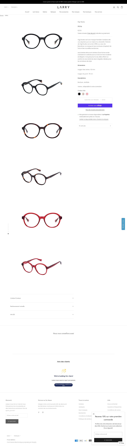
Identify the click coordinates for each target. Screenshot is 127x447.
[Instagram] (42, 412)
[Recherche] (118, 7)
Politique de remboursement (88, 419)
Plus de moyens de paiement (95, 110)
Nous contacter (112, 404)
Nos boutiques (87, 12)
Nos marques (75, 12)
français (14, 7)
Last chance (36, 12)
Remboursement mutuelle (17, 306)
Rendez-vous (123, 224)
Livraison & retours (15, 298)
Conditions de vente (114, 410)
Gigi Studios (81, 22)
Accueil (27, 12)
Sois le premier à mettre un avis (63, 385)
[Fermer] (93, 414)
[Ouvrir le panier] (122, 7)
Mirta (6, 15)
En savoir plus (82, 126)
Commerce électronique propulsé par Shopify (21, 442)
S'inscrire (108, 440)
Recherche (82, 413)
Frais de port (91, 33)
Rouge (87, 93)
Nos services (98, 12)
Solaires (45, 12)
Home (1, 15)
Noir (79, 93)
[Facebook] (38, 412)
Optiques (53, 12)
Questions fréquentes (114, 407)
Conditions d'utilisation (86, 416)
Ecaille (83, 93)
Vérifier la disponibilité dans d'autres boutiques (93, 119)
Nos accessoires (63, 12)
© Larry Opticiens (11, 440)
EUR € (5, 7)
